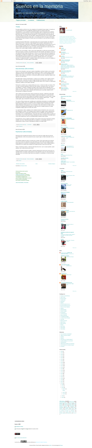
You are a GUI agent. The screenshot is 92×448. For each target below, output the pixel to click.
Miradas (61, 324)
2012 (62, 373)
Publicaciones (41, 20)
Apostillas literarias (64, 158)
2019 (62, 362)
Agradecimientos (63, 402)
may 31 (64, 388)
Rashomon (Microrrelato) (24, 132)
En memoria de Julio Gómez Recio (66, 155)
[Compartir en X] (38, 62)
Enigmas (67, 408)
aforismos (61, 411)
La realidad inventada (64, 316)
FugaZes (62, 308)
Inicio (37, 163)
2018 (62, 364)
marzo (63, 397)
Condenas (73, 411)
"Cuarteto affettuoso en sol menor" (66, 340)
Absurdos (67, 411)
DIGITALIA (63, 174)
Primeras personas (63, 406)
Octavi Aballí (62, 327)
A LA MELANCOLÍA (69, 110)
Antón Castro (63, 161)
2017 (62, 365)
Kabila (62, 223)
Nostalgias (61, 407)
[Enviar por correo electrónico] (36, 62)
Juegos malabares (68, 403)
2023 (62, 356)
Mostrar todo (74, 91)
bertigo (62, 239)
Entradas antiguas (51, 163)
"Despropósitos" (63, 342)
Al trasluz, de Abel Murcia (65, 295)
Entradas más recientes (20, 163)
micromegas (72, 402)
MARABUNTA (63, 220)
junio (63, 385)
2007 (62, 381)
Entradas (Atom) (24, 165)
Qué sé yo (71, 401)
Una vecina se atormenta (65, 61)
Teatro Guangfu (63, 49)
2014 (62, 370)
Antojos (62, 48)
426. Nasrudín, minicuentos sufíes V (67, 57)
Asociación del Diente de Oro (66, 282)
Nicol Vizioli (62, 326)
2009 (62, 378)
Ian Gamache (62, 312)
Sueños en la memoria (39, 6)
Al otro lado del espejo (65, 264)
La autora (31, 20)
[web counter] (21, 437)
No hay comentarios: (30, 62)
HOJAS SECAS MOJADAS (66, 71)
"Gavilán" (62, 336)
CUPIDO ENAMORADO (70, 128)
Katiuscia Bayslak (63, 315)
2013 (62, 371)
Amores (20, 160)
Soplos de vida (68, 274)
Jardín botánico (72, 405)
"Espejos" (62, 338)
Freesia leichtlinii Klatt (69, 202)
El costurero (63, 52)
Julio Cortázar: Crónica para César (66, 171)
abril (62, 395)
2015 (62, 368)
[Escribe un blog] (37, 62)
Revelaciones (68, 407)
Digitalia (62, 302)
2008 (62, 379)
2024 (62, 354)
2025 (62, 352)
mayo (63, 387)
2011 (62, 375)
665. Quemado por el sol (65, 53)
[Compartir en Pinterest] (41, 62)
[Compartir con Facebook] (40, 62)
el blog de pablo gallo (65, 210)
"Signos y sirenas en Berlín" (65, 335)
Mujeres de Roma (64, 87)
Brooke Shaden (63, 298)
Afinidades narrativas (65, 255)
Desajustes (20, 126)
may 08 (64, 393)
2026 (62, 351)
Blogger (61, 445)
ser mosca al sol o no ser (70, 101)
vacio (62, 154)
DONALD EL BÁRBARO (70, 119)
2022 (62, 357)
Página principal (20, 20)
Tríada (18, 27)
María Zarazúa (63, 323)
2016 (62, 367)
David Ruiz (62, 301)
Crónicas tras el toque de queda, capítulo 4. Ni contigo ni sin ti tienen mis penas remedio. (68, 235)
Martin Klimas (62, 322)
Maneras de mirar (63, 320)
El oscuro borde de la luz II (65, 305)
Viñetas (65, 405)
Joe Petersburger (63, 313)
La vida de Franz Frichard (65, 317)
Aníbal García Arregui (69, 256)
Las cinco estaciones (65, 83)
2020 (62, 360)
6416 (62, 97)
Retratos (61, 403)
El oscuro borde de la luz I (65, 304)
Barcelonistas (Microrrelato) (25, 68)
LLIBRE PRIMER (64, 201)
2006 (62, 383)
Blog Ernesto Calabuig (65, 192)
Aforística (62, 401)
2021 (62, 359)
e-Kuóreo (62, 56)
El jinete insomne (64, 64)
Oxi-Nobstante (63, 75)
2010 (62, 376)
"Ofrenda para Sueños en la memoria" (67, 343)
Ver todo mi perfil (69, 30)
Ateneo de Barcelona (68, 409)
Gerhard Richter (63, 309)
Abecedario (61, 409)
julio (62, 384)
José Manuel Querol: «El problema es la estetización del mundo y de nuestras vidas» (67, 77)
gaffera (50, 445)
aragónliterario (64, 273)
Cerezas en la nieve (64, 219)
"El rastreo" (62, 346)
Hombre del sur (69, 265)
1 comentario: (29, 124)
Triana (62, 170)
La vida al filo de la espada (66, 136)
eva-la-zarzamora (64, 183)
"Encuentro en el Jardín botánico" (66, 339)
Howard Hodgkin (63, 311)
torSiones (63, 145)
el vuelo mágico (64, 109)
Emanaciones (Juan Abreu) (66, 96)
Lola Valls (62, 319)
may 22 (64, 392)
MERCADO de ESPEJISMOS (66, 118)
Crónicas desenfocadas (65, 60)
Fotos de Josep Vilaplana (65, 306)
